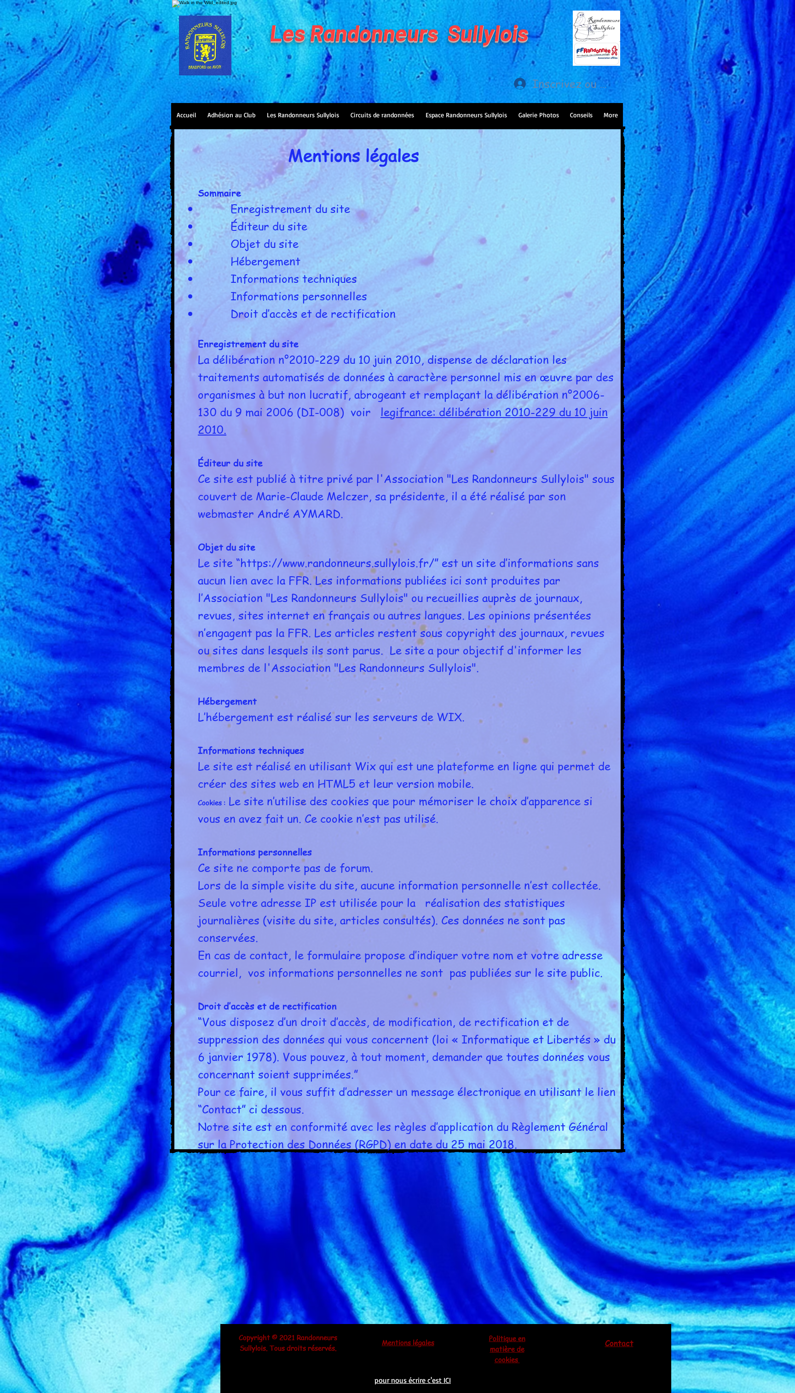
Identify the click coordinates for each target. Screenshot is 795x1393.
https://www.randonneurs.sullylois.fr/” (339, 562)
